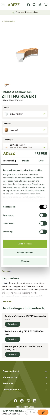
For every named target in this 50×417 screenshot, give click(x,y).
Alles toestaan (25, 244)
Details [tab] (25, 161)
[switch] (43, 215)
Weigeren (25, 261)
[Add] (34, 412)
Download (12, 324)
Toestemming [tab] (9, 161)
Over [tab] (41, 161)
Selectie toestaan (25, 252)
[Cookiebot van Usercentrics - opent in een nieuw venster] (35, 153)
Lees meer (7, 301)
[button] (25, 372)
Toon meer (6, 271)
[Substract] (27, 412)
